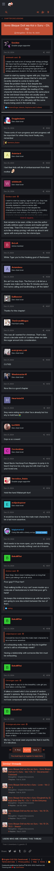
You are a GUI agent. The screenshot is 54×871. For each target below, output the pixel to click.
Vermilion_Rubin (20, 478)
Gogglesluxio (18, 118)
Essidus (15, 42)
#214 (48, 488)
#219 (48, 675)
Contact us (35, 859)
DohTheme (20, 867)
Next (35, 750)
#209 (48, 360)
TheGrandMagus (20, 321)
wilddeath (16, 181)
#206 (48, 277)
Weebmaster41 (19, 374)
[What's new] (48, 12)
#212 (48, 435)
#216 (48, 539)
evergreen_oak (19, 350)
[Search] (6, 12)
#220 (48, 719)
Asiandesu (17, 267)
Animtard (16, 153)
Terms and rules (8, 862)
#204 (48, 191)
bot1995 (16, 425)
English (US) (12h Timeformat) (16, 859)
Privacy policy (24, 862)
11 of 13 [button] (27, 750)
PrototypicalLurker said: (15, 724)
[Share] (43, 52)
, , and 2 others (25, 107)
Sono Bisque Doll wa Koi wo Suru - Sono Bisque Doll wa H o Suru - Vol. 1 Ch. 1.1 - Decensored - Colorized (29, 772)
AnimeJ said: (11, 571)
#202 (48, 128)
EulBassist (17, 297)
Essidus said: (11, 196)
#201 (48, 52)
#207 (48, 306)
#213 (48, 459)
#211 (48, 408)
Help (35, 862)
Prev (18, 750)
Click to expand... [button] (27, 218)
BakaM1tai (17, 556)
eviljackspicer (19, 502)
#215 (48, 512)
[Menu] (4, 4)
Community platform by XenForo (23, 865)
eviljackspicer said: (13, 634)
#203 (48, 163)
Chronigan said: (12, 680)
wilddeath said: (12, 57)
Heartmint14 (18, 398)
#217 (48, 566)
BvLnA (15, 243)
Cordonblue (17, 449)
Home (42, 862)
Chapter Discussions (26, 777)
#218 (48, 629)
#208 (48, 330)
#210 (48, 384)
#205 (48, 253)
